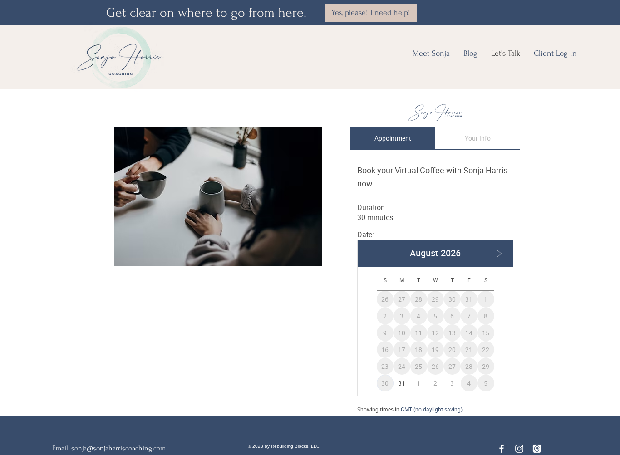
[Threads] (536, 448)
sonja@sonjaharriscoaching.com (118, 448)
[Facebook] (501, 448)
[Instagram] (519, 448)
